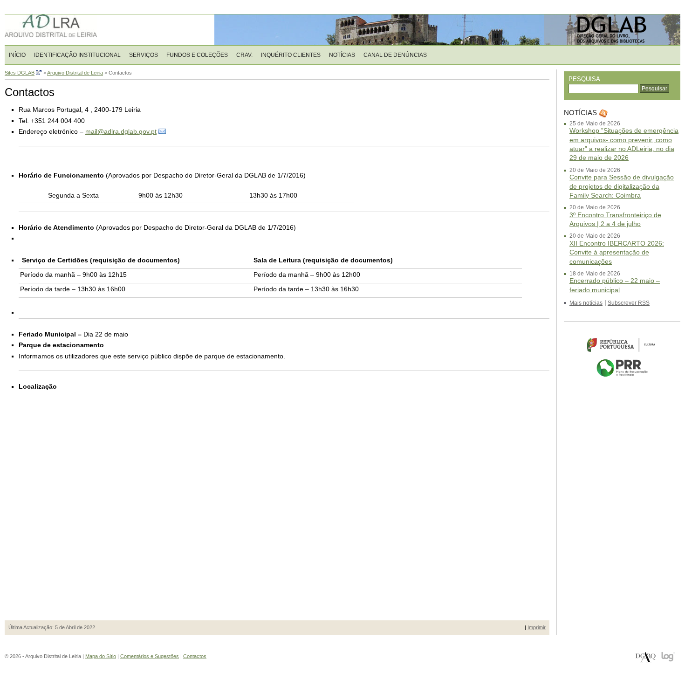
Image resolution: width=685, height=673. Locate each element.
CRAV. (244, 55)
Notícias (342, 55)
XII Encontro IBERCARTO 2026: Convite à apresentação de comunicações (616, 252)
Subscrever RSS (629, 303)
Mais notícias (586, 303)
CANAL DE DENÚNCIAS (395, 55)
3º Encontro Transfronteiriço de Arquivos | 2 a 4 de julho (615, 219)
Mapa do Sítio (100, 656)
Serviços (143, 55)
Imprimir (536, 627)
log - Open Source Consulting (668, 657)
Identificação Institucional (77, 55)
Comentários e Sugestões (149, 656)
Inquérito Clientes (291, 55)
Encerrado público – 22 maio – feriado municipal (614, 285)
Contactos (194, 656)
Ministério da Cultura (622, 345)
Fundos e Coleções (197, 55)
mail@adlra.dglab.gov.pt (121, 131)
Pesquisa (584, 79)
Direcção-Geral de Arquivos (646, 657)
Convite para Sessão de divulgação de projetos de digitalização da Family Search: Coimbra (621, 186)
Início (17, 55)
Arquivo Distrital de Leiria (65, 29)
